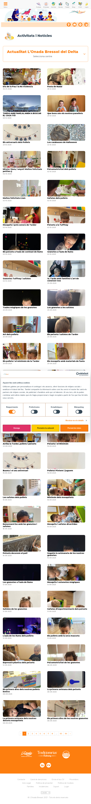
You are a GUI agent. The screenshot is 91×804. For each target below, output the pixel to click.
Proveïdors (73, 779)
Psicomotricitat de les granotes (63, 663)
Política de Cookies (65, 783)
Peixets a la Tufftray (57, 225)
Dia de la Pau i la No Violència (18, 87)
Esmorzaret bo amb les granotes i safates (20, 525)
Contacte (21, 779)
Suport (56, 787)
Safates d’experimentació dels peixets (67, 609)
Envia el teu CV (58, 779)
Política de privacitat (44, 783)
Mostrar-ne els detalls (75, 420)
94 (66, 734)
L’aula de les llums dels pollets (18, 636)
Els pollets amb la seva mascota (63, 636)
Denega (17, 428)
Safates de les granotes (15, 609)
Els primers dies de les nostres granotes (67, 718)
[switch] (34, 412)
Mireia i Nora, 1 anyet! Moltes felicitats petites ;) (22, 170)
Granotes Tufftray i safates (17, 279)
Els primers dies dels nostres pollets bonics (21, 690)
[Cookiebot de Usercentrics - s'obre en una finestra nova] (78, 374)
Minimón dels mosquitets (60, 497)
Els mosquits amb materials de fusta (66, 361)
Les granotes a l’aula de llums (18, 582)
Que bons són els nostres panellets (65, 113)
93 (61, 734)
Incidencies (43, 787)
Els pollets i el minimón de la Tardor (21, 361)
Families (30, 787)
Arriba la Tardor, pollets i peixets (19, 444)
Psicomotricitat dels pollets (61, 169)
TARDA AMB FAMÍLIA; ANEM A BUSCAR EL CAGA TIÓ (22, 114)
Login (66, 787)
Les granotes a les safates (60, 307)
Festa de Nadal (54, 87)
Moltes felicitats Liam (14, 198)
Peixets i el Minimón (57, 444)
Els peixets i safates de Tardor (62, 334)
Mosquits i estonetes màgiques (63, 582)
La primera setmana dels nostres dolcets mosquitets (19, 719)
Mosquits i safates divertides (62, 524)
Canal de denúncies (38, 779)
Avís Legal (26, 783)
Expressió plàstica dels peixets (18, 663)
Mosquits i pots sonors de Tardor (19, 225)
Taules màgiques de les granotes (20, 307)
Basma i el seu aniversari (15, 471)
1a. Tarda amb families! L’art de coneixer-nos (63, 280)
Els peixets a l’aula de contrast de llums (23, 252)
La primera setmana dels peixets (64, 689)
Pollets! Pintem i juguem (60, 471)
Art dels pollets (10, 334)
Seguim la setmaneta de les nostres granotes (65, 554)
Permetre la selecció (45, 428)
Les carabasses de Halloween (62, 142)
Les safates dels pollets (15, 497)
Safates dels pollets (57, 198)
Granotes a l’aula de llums (60, 252)
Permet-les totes (74, 428)
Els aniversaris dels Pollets (16, 142)
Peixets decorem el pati (15, 553)
